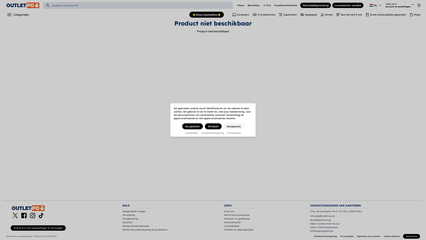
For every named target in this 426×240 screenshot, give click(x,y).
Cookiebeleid (191, 133)
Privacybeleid (234, 133)
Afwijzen (213, 126)
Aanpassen (234, 126)
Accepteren (192, 126)
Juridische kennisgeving (212, 133)
